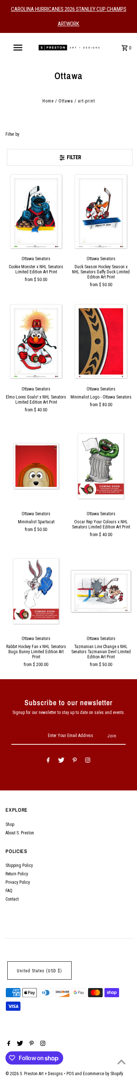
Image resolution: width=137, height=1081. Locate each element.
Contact (12, 899)
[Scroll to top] (121, 1062)
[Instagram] (87, 761)
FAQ (8, 890)
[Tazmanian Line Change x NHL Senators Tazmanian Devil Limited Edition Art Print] (101, 591)
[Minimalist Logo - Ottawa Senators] (101, 341)
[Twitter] (61, 761)
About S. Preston (19, 832)
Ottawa (65, 101)
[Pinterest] (75, 761)
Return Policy (16, 873)
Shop (9, 824)
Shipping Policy (19, 865)
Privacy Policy (17, 882)
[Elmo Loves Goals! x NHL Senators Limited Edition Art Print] (35, 341)
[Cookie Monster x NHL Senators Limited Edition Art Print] (35, 211)
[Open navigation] (17, 47)
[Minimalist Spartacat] (35, 466)
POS (70, 1073)
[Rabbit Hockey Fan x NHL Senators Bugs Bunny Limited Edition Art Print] (35, 591)
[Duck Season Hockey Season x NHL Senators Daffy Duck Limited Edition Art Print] (101, 211)
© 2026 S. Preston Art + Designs (34, 1073)
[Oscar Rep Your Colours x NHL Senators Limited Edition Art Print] (101, 466)
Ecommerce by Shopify (103, 1073)
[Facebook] (48, 761)
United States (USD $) (39, 970)
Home (48, 101)
